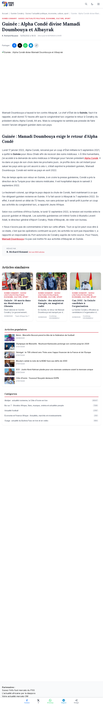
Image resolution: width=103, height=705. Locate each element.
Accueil (5, 13)
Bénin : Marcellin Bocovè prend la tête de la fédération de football (45, 335)
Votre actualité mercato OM (15, 696)
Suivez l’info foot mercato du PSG (18, 690)
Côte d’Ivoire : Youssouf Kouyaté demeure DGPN (37, 378)
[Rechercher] (86, 4)
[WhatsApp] (25, 45)
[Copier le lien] (36, 45)
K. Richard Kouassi (18, 251)
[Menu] (98, 4)
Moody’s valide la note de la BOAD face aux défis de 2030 (41, 361)
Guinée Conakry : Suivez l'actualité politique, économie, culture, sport (39, 13)
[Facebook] (14, 45)
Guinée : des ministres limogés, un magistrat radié (51, 303)
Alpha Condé (91, 158)
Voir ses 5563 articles (36, 252)
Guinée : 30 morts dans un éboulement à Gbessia (17, 303)
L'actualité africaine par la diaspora (18, 693)
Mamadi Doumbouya (13, 239)
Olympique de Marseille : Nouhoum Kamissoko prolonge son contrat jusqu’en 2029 (52, 344)
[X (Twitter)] (20, 45)
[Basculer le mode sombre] (92, 4)
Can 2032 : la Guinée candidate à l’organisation (83, 303)
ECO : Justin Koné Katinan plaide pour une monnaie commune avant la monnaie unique (54, 369)
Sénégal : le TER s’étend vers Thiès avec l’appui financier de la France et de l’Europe (53, 352)
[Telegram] (31, 45)
